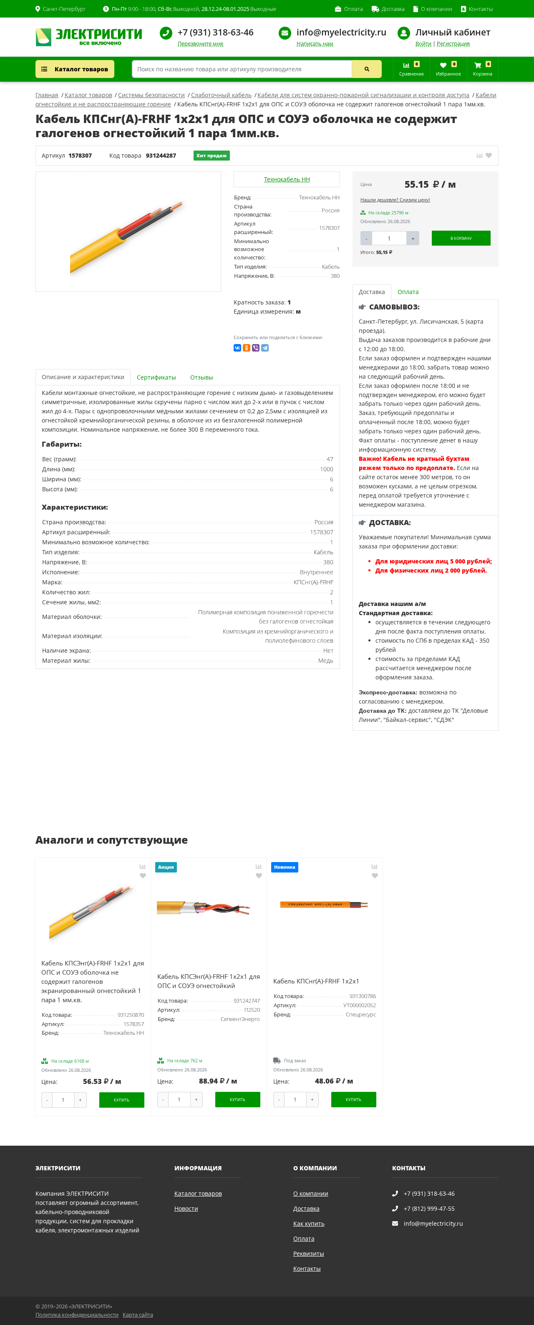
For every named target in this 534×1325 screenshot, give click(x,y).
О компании (310, 1193)
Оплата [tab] (408, 292)
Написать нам (315, 43)
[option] (128, 231)
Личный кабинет (453, 32)
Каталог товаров (80, 69)
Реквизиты (308, 1253)
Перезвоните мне (200, 43)
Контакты (307, 1268)
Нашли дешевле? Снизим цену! (395, 199)
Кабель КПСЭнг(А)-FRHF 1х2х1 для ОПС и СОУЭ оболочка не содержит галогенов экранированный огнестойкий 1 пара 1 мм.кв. (92, 981)
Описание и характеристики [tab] (83, 377)
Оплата (304, 1238)
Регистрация (453, 43)
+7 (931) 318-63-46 (216, 32)
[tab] (157, 377)
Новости (186, 1208)
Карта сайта (138, 1314)
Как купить (309, 1223)
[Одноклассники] (246, 348)
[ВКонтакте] (237, 348)
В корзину (461, 238)
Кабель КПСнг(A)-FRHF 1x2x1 (316, 981)
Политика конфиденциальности (76, 1314)
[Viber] (255, 348)
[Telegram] (265, 348)
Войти (423, 43)
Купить (121, 1100)
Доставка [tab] (372, 292)
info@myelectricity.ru (341, 32)
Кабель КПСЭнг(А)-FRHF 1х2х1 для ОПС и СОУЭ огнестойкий (208, 981)
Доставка (306, 1208)
